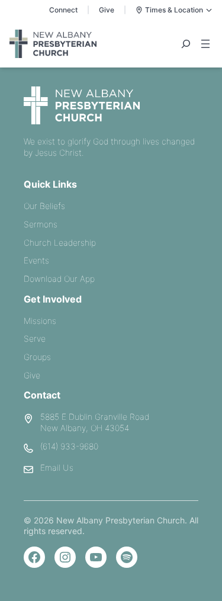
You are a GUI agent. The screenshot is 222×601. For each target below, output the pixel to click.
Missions (40, 321)
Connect (63, 9)
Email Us (56, 467)
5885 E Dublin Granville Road (94, 417)
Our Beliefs (44, 206)
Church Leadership (60, 242)
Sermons (40, 224)
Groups (37, 357)
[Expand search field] (185, 43)
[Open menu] (205, 44)
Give (106, 9)
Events (36, 260)
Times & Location (174, 9)
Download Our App (59, 279)
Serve (35, 338)
